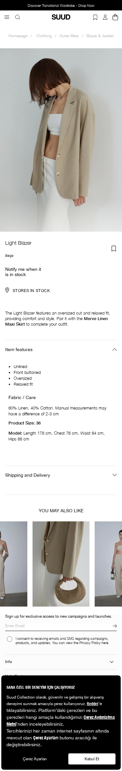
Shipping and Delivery (27, 475)
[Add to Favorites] (114, 249)
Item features (19, 349)
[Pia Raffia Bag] (61, 564)
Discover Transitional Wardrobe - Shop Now (61, 6)
